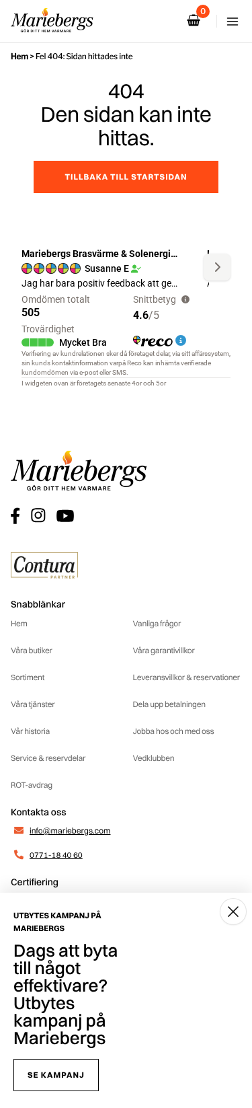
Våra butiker (31, 650)
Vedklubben (154, 758)
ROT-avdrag (31, 785)
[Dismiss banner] (233, 911)
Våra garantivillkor (164, 650)
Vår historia (30, 731)
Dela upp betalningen (169, 704)
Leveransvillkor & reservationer (187, 677)
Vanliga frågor (157, 623)
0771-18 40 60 (56, 855)
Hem (19, 56)
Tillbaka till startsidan (126, 177)
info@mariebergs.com (70, 830)
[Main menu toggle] (232, 21)
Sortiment (27, 677)
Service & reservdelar (48, 758)
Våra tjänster (32, 704)
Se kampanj (56, 1075)
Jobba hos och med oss (173, 731)
